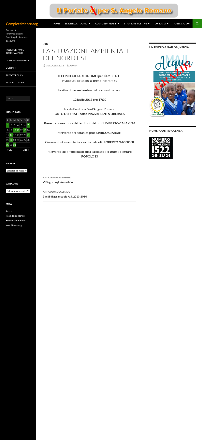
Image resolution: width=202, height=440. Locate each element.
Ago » (26, 149)
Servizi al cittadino (76, 23)
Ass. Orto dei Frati (16, 82)
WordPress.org (14, 225)
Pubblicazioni (182, 23)
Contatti (11, 67)
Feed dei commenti (15, 220)
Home (56, 23)
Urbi (46, 44)
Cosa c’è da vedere (105, 23)
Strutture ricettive (135, 23)
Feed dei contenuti (15, 215)
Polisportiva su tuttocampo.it (15, 51)
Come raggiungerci (17, 60)
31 (14, 144)
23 (11, 139)
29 (7, 144)
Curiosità (160, 23)
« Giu (9, 149)
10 (14, 130)
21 (28, 134)
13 (24, 130)
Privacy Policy (14, 75)
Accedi (9, 211)
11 (18, 130)
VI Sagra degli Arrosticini (58, 180)
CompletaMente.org (22, 23)
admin (73, 65)
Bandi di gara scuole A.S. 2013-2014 (65, 194)
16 (11, 134)
